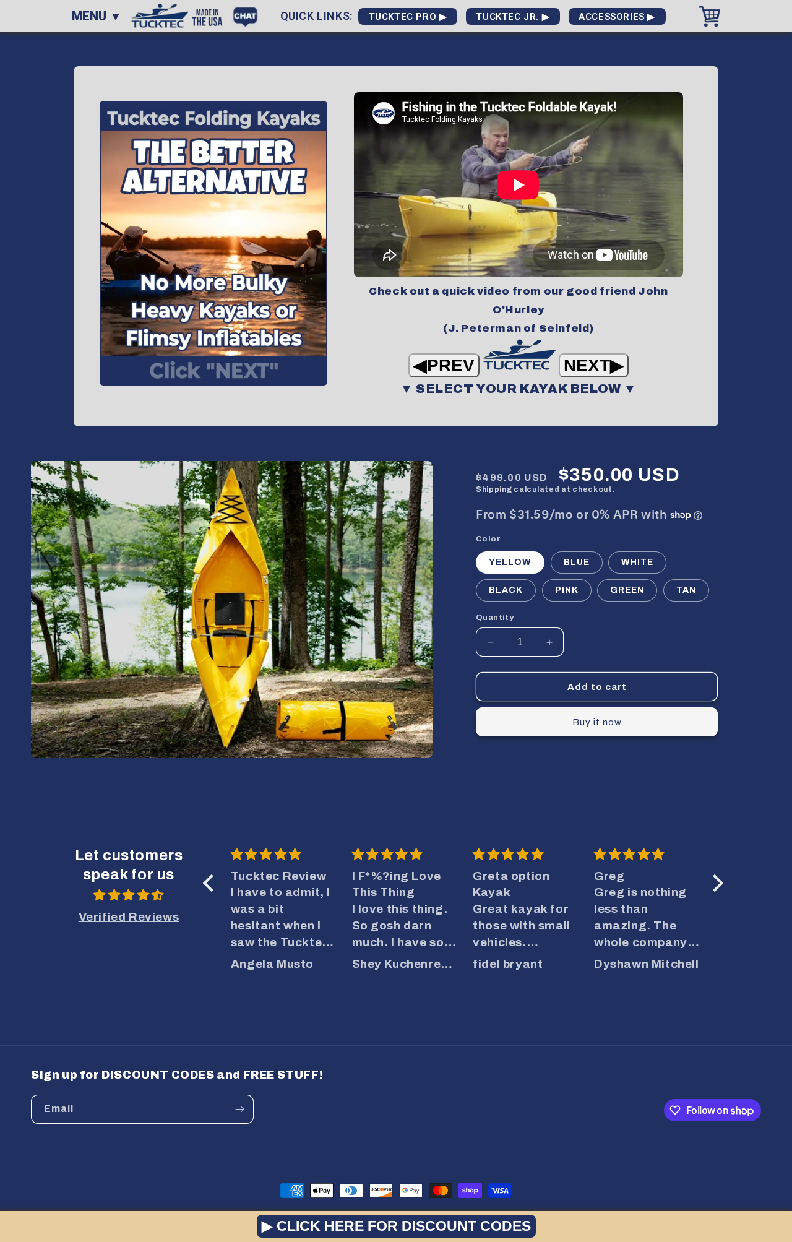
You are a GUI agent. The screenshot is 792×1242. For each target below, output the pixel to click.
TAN (686, 590)
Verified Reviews (129, 916)
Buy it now (597, 722)
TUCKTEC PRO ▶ (408, 16)
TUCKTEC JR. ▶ (513, 16)
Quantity (495, 617)
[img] (129, 895)
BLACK (506, 590)
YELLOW (510, 562)
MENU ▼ (97, 16)
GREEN (627, 590)
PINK (567, 590)
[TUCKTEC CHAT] (248, 15)
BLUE (577, 562)
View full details (527, 767)
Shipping (494, 489)
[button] (211, 883)
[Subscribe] (239, 1109)
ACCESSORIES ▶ (617, 16)
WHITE (637, 562)
